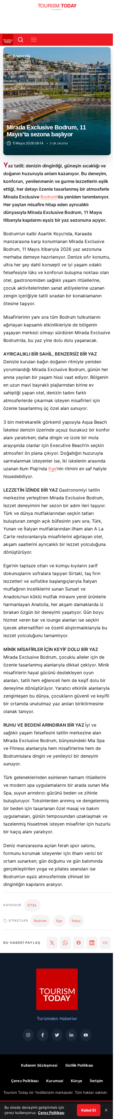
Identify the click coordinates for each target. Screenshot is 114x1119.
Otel (14, 111)
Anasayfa (21, 55)
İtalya (76, 921)
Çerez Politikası (24, 1081)
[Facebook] (42, 1035)
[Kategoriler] (34, 40)
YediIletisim (44, 1092)
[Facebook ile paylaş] (78, 943)
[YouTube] (85, 1035)
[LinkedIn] (71, 1035)
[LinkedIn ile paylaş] (91, 943)
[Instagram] (28, 1035)
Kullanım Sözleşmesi (39, 1065)
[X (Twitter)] (57, 1035)
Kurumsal (54, 1081)
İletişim (96, 1081)
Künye (76, 1081)
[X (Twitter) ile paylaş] (52, 943)
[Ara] (20, 40)
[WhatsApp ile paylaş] (65, 943)
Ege (52, 468)
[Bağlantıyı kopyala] (105, 943)
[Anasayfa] (57, 8)
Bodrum (48, 197)
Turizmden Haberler (57, 1018)
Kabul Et (88, 1110)
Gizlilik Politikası (79, 1065)
